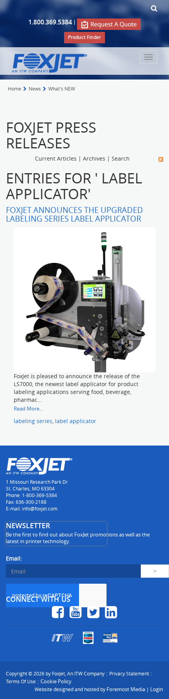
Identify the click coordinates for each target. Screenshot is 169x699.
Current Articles (56, 158)
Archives (94, 158)
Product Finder (84, 37)
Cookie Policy (56, 681)
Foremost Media (126, 689)
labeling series (33, 421)
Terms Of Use (21, 681)
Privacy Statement (129, 673)
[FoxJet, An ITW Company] (50, 62)
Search (121, 158)
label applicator (75, 421)
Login (156, 689)
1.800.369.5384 (50, 22)
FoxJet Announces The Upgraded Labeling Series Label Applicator (74, 214)
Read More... (28, 408)
